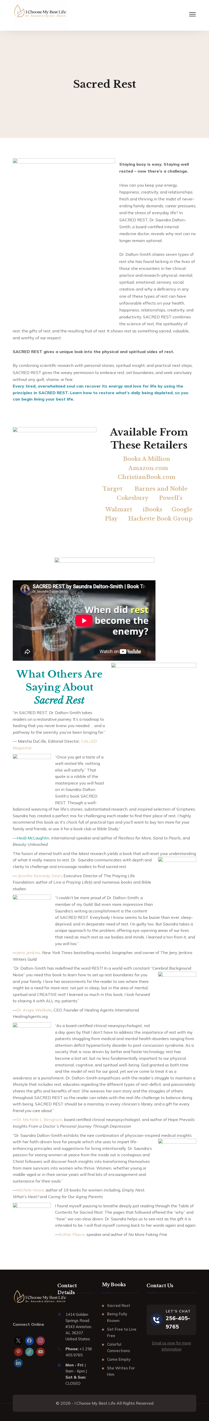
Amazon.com (148, 468)
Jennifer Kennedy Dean (40, 875)
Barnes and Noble (161, 488)
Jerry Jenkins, (29, 952)
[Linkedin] (18, 1363)
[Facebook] (29, 1340)
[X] (18, 1340)
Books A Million (146, 458)
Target (113, 488)
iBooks (151, 509)
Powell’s (170, 498)
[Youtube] (40, 1352)
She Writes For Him (121, 1371)
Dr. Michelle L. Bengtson (39, 1119)
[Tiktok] (29, 1352)
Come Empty (118, 1359)
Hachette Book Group (160, 518)
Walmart (118, 509)
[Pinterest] (18, 1352)
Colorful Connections (118, 1347)
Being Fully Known (117, 1317)
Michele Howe (30, 1190)
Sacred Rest (118, 1305)
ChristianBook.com (147, 477)
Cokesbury (132, 498)
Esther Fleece (72, 1234)
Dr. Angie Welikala (34, 1010)
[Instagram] (40, 1340)
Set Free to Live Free (121, 1332)
